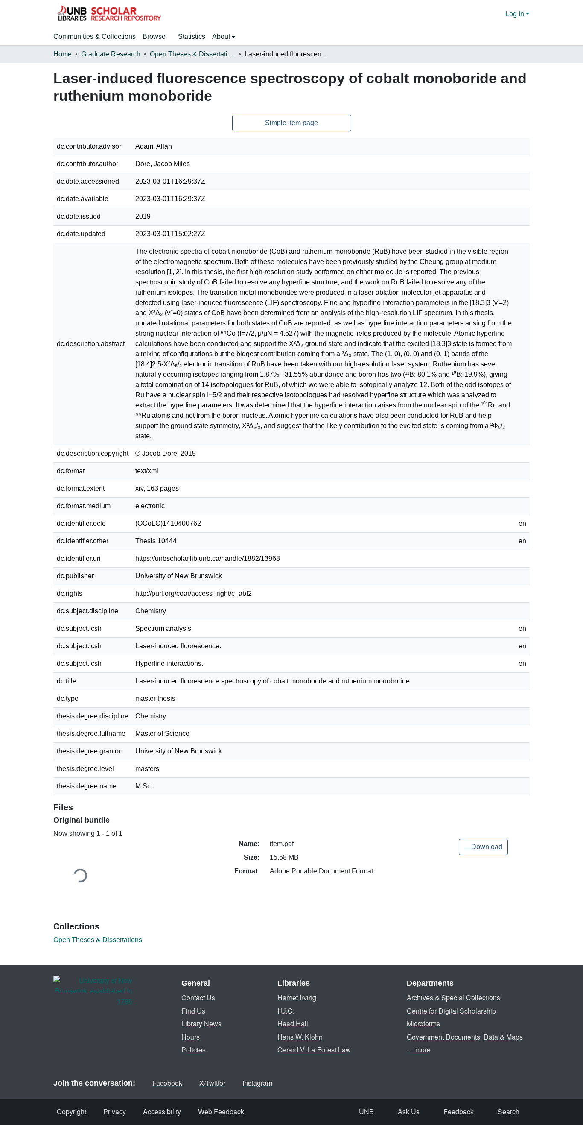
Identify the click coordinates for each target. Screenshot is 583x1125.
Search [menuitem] (508, 1111)
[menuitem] (157, 36)
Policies (193, 1050)
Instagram (257, 1083)
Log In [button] (515, 14)
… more (419, 1050)
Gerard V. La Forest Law (314, 1050)
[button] (108, 14)
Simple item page (291, 122)
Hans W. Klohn (300, 1037)
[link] (483, 847)
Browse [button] (154, 36)
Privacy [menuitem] (114, 1111)
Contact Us (198, 997)
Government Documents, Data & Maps (465, 1037)
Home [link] (62, 54)
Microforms (423, 1023)
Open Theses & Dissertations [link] (192, 54)
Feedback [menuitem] (458, 1111)
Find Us (193, 1011)
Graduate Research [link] (110, 54)
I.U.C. (285, 1011)
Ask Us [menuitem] (409, 1111)
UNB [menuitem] (366, 1111)
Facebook (167, 1083)
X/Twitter (212, 1083)
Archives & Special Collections (453, 997)
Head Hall (292, 1023)
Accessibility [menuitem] (162, 1111)
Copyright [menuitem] (71, 1111)
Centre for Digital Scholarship (451, 1011)
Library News (201, 1023)
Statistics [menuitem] (191, 36)
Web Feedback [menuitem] (221, 1111)
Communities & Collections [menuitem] (94, 36)
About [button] (222, 36)
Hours (190, 1037)
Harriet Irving (296, 997)
